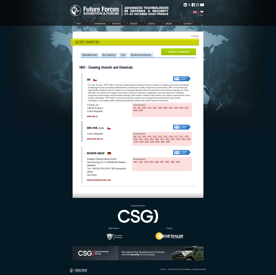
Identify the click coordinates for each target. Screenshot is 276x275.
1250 (149, 136)
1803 (172, 139)
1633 (151, 161)
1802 (167, 139)
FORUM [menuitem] (133, 23)
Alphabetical (89, 54)
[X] (189, 4)
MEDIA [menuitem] (169, 23)
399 (139, 136)
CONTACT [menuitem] (188, 23)
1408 (146, 139)
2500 (176, 107)
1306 (165, 136)
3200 (135, 110)
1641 (155, 107)
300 (134, 107)
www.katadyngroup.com (99, 179)
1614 (149, 107)
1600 (144, 107)
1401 (135, 161)
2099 (188, 139)
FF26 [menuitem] (78, 23)
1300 (155, 136)
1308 (170, 136)
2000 (183, 139)
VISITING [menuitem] (116, 23)
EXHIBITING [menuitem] (100, 23)
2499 (141, 141)
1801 (170, 107)
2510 (186, 107)
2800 (163, 141)
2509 (152, 141)
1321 (181, 136)
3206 (141, 110)
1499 (151, 139)
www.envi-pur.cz (95, 138)
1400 (135, 139)
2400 (136, 141)
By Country (109, 54)
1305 (160, 136)
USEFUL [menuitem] (151, 23)
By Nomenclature (141, 54)
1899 (178, 139)
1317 (176, 136)
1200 (144, 136)
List (123, 54)
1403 (141, 139)
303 (139, 107)
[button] (178, 51)
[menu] (138, 23)
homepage (195, 35)
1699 (160, 107)
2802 (168, 141)
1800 (165, 107)
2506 (181, 107)
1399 (186, 136)
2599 (157, 141)
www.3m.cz (92, 116)
